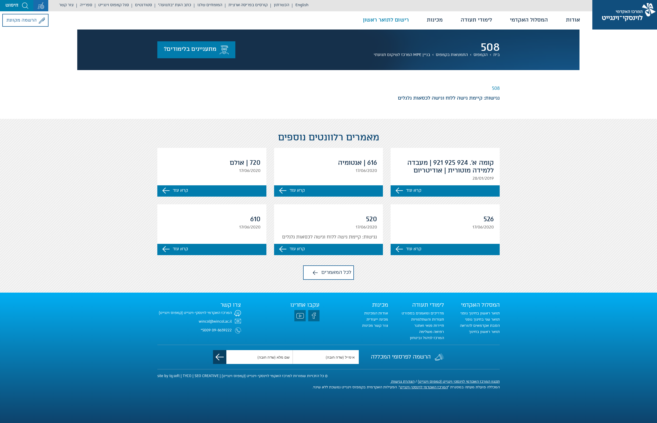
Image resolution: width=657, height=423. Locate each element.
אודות (573, 20)
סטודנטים (143, 5)
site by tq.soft (168, 376)
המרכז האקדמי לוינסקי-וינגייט (424, 387)
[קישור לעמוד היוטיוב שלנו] (300, 315)
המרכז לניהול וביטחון (427, 338)
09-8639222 (222, 330)
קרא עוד (413, 190)
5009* (206, 330)
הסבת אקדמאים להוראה (480, 325)
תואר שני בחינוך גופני (482, 319)
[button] (16, 5)
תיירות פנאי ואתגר (429, 325)
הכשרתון (281, 5)
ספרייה (86, 5)
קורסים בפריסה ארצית (248, 5)
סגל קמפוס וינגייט (113, 5)
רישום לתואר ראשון (386, 20)
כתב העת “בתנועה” (174, 5)
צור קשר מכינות (375, 325)
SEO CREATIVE (207, 376)
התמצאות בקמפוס (452, 54)
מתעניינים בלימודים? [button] (190, 48)
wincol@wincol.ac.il (215, 321)
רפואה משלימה (431, 332)
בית (496, 54)
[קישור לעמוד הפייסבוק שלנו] (314, 315)
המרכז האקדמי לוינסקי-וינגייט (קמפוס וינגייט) (195, 313)
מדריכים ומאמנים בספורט (423, 313)
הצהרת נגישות (402, 381)
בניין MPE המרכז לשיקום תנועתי (402, 54)
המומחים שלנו (209, 5)
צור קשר (66, 5)
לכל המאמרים (336, 272)
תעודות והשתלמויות (427, 319)
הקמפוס (481, 54)
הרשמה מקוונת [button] (21, 20)
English (301, 5)
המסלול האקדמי (529, 20)
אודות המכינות (376, 313)
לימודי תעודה (476, 20)
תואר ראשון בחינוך (484, 332)
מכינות (435, 20)
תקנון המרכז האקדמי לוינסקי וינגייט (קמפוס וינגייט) (459, 381)
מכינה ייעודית (377, 319)
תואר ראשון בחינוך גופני (480, 313)
